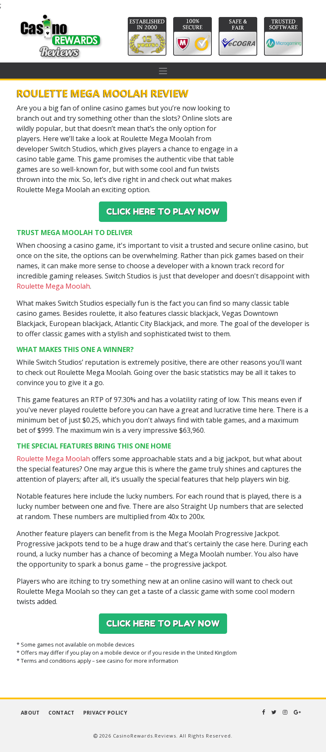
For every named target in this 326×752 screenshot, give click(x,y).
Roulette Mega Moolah (53, 286)
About (30, 712)
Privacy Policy (105, 712)
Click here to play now (163, 212)
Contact (61, 712)
